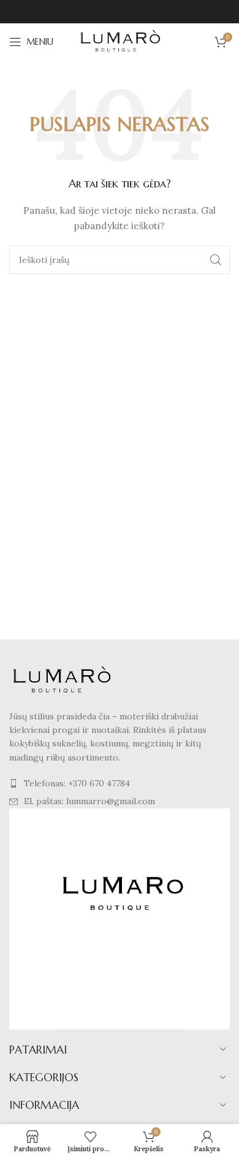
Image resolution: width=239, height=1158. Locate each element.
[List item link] (119, 783)
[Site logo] (119, 41)
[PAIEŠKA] (216, 260)
